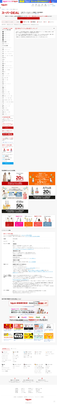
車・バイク (25, 367)
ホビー (5, 87)
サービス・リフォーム (38, 372)
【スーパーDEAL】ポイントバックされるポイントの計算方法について (23, 249)
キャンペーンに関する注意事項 (27, 235)
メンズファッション (7, 49)
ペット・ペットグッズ (38, 369)
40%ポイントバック (7, 33)
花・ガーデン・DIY (37, 371)
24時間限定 (34, 21)
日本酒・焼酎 (6, 77)
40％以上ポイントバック (18, 24)
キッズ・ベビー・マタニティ (8, 61)
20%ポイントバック (7, 37)
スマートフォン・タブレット (8, 67)
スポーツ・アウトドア (7, 83)
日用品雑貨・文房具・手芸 (28, 353)
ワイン (5, 81)
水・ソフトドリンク (7, 75)
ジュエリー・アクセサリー (8, 53)
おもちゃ (5, 89)
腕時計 (5, 57)
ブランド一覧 (26, 21)
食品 (4, 71)
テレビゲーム (48, 366)
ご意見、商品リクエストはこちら (7, 142)
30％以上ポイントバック (26, 24)
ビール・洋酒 (6, 79)
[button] (36, 5)
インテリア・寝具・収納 (38, 366)
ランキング (40, 21)
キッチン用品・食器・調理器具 (39, 367)
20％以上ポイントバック (34, 24)
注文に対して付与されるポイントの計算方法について (21, 279)
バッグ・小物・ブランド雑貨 (8, 55)
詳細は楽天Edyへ (8, 163)
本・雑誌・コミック (49, 372)
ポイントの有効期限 (32, 261)
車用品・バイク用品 (27, 366)
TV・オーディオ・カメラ (8, 65)
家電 (4, 63)
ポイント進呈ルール (33, 258)
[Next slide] (53, 221)
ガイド (45, 21)
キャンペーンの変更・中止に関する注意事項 (32, 236)
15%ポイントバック (7, 39)
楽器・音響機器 (48, 371)
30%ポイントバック (7, 35)
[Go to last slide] (4, 221)
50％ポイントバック (10, 24)
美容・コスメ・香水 (38, 353)
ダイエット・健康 (6, 91)
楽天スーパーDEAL (9, 9)
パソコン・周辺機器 (7, 69)
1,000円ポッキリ (6, 43)
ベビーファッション (5, 358)
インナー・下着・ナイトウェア (8, 51)
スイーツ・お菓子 (6, 73)
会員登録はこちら (8, 127)
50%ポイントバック (7, 31)
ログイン (28, 18)
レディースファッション (7, 47)
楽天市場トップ (4, 9)
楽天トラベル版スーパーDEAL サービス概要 (35, 270)
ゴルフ (5, 85)
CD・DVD (47, 367)
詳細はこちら (37, 13)
